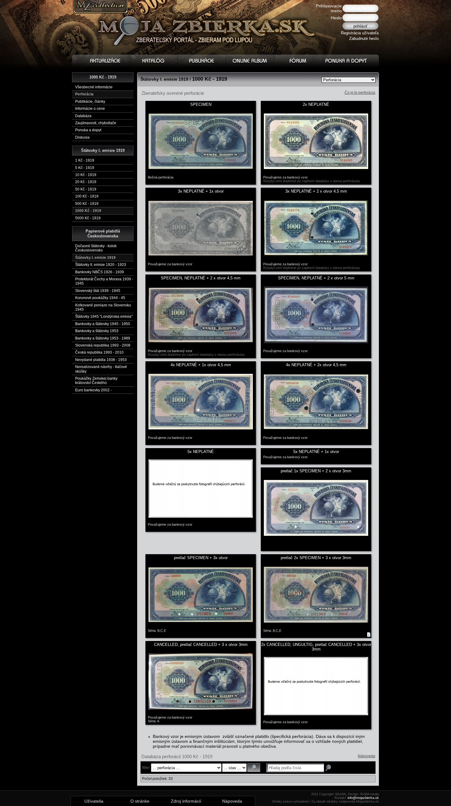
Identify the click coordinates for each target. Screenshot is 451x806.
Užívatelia (93, 801)
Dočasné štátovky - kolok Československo (96, 248)
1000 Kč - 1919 (88, 211)
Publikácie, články (90, 101)
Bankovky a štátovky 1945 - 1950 (102, 324)
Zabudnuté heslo (364, 38)
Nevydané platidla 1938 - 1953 (101, 360)
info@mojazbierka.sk (363, 798)
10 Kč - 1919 (85, 175)
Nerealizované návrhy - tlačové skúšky (101, 369)
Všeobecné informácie (94, 87)
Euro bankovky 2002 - (93, 390)
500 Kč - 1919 (86, 204)
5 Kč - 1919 (84, 168)
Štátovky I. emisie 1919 (95, 257)
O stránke (139, 801)
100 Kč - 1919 (86, 196)
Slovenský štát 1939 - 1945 (97, 291)
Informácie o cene (90, 108)
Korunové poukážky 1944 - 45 (100, 298)
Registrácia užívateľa (360, 33)
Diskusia (82, 137)
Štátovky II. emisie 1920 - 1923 (100, 265)
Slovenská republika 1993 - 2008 (102, 345)
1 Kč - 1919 (84, 160)
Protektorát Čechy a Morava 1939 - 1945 (104, 281)
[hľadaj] (254, 768)
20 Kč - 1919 (85, 182)
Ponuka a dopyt (88, 130)
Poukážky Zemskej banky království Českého (96, 380)
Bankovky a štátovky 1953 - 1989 (102, 338)
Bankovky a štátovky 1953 (96, 331)
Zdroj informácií (186, 801)
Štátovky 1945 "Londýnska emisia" (104, 316)
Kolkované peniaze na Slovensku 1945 (103, 307)
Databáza (83, 116)
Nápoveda (366, 756)
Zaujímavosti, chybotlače (95, 123)
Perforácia (84, 94)
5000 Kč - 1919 (88, 218)
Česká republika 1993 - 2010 (99, 352)
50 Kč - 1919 (85, 189)
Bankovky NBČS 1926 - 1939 (99, 272)
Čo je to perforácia (360, 92)
